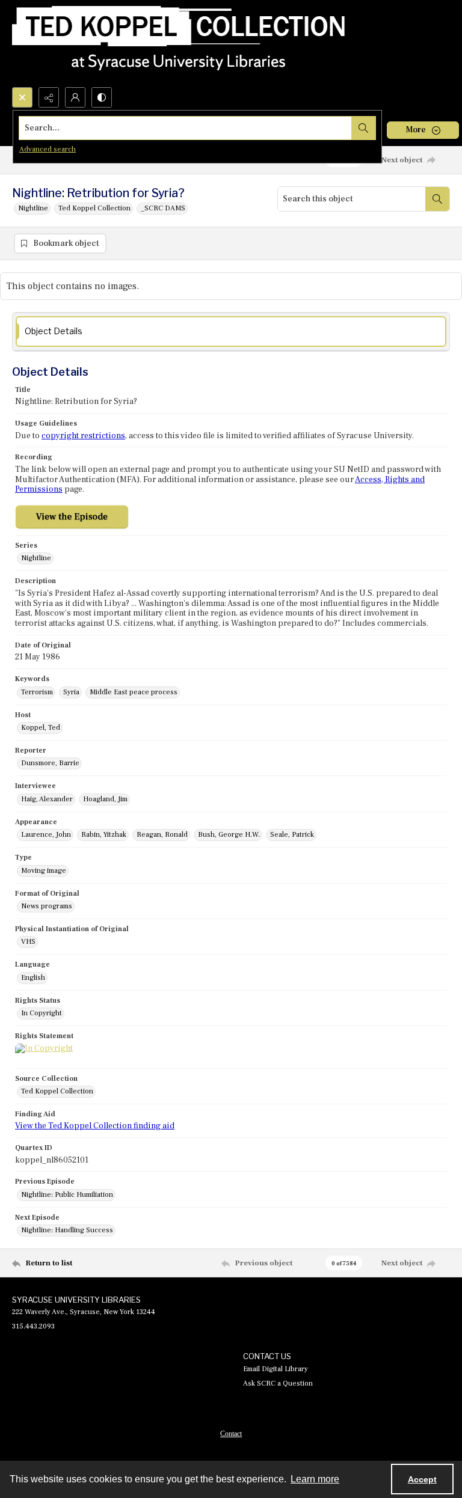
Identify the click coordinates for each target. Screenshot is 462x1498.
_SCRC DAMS (163, 208)
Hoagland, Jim (105, 799)
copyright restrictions (83, 435)
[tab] (231, 331)
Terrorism (37, 692)
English (33, 977)
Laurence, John (46, 834)
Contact (231, 1433)
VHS (28, 941)
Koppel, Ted (40, 727)
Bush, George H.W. (229, 834)
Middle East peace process (133, 692)
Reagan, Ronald (162, 834)
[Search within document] (437, 199)
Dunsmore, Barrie (50, 763)
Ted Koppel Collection (94, 208)
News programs (46, 906)
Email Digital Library (275, 1369)
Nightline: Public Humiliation (67, 1194)
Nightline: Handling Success (67, 1230)
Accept (422, 1479)
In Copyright (41, 1013)
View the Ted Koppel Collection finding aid (94, 1125)
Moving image (43, 870)
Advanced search (47, 149)
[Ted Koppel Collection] (178, 43)
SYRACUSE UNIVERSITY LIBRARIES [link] (76, 1299)
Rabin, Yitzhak (103, 834)
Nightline (33, 208)
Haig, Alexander (47, 799)
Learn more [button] (315, 1479)
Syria (71, 692)
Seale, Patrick (292, 834)
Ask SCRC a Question (278, 1383)
